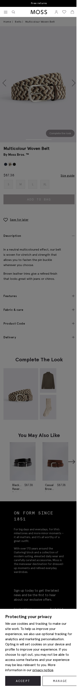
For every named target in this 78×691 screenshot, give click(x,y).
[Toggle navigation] (6, 12)
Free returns (39, 3)
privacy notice (42, 670)
